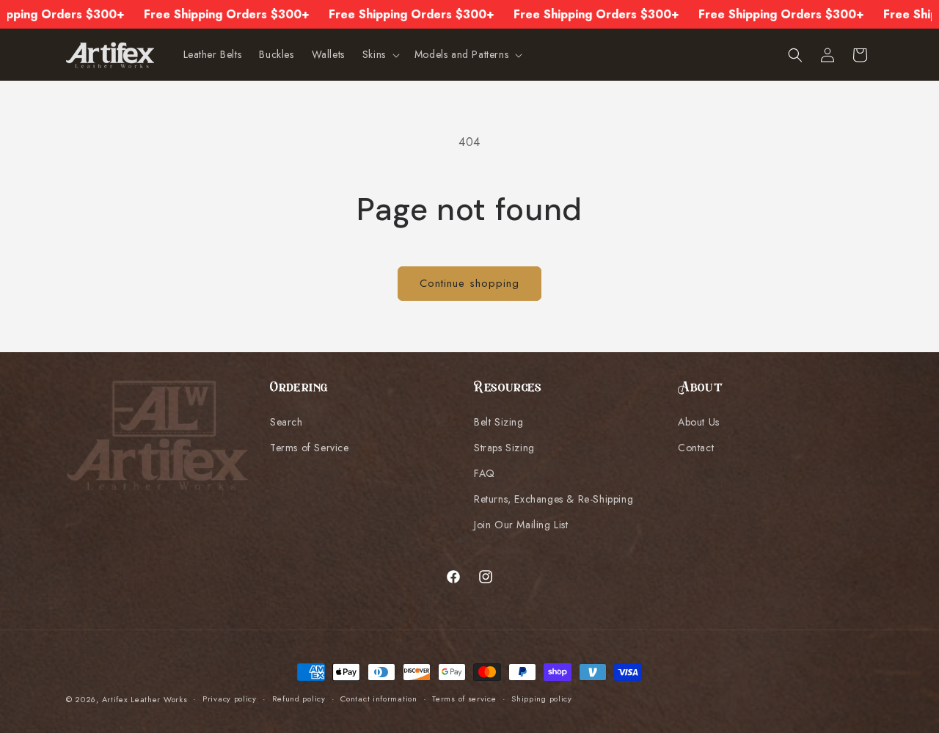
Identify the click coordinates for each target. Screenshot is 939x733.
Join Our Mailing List (521, 524)
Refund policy (299, 698)
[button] (380, 55)
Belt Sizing (499, 422)
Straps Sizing (504, 447)
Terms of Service (309, 447)
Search (286, 422)
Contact (696, 447)
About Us (699, 422)
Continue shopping (469, 283)
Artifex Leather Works (145, 699)
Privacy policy (229, 698)
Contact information (378, 698)
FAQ (484, 473)
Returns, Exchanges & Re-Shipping (553, 499)
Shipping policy (541, 698)
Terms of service (464, 698)
